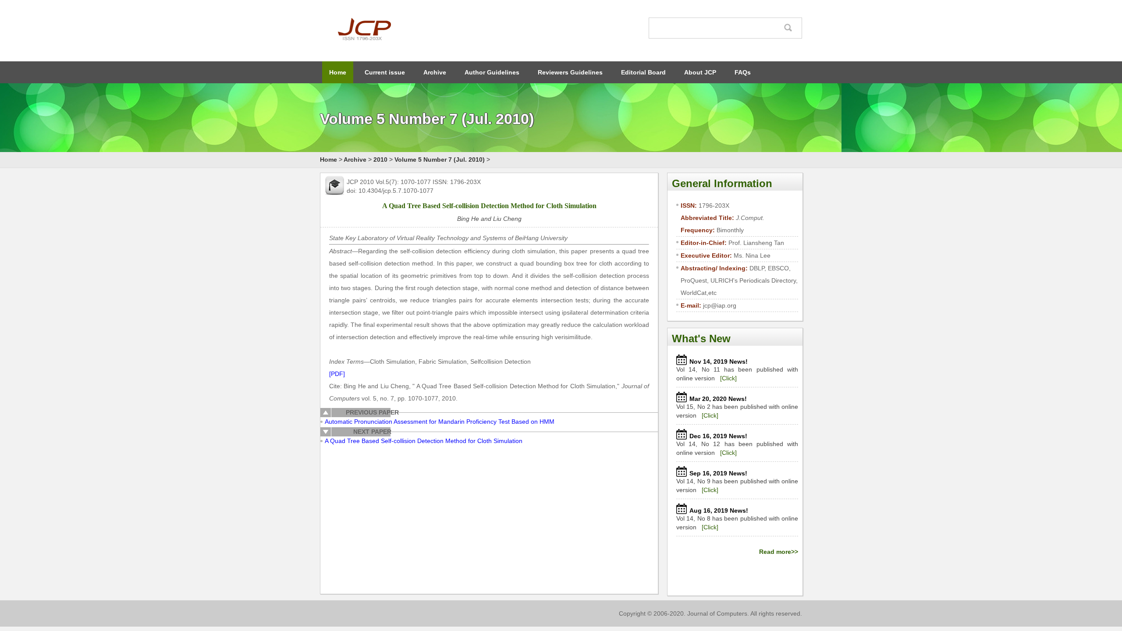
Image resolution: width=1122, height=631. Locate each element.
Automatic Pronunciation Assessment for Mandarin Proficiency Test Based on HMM (439, 421)
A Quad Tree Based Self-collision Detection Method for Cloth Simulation (423, 440)
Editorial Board (643, 72)
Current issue (385, 72)
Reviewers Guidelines (570, 72)
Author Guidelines (492, 72)
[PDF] (337, 373)
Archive (434, 72)
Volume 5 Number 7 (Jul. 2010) (439, 159)
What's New (701, 338)
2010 (380, 159)
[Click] (728, 378)
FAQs (743, 72)
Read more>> (778, 551)
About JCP (700, 72)
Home (337, 72)
